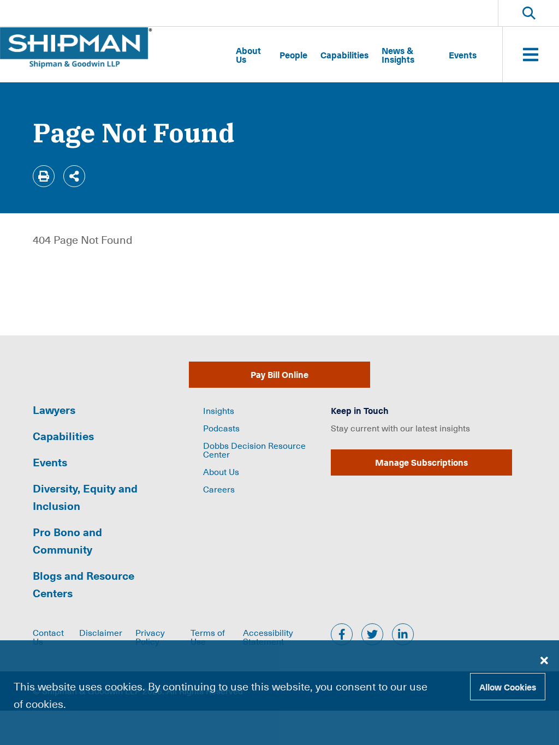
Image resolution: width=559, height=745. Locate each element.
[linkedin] (403, 634)
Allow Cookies (507, 686)
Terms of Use (208, 636)
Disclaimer (100, 632)
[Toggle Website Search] (529, 13)
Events (463, 54)
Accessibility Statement (268, 636)
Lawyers (54, 409)
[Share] (74, 176)
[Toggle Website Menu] (530, 54)
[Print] (44, 176)
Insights (218, 410)
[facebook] (342, 634)
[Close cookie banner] (544, 660)
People (293, 54)
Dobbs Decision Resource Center (254, 449)
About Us (248, 54)
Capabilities (344, 54)
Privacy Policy (150, 636)
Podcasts (221, 427)
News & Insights (398, 54)
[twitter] (372, 634)
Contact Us (48, 636)
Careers (219, 488)
